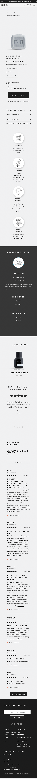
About (20, 732)
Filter (19, 462)
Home (8, 13)
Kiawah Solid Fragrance (13, 15)
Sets (6, 741)
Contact (7, 759)
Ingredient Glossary (22, 740)
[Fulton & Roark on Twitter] (12, 724)
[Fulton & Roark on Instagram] (18, 724)
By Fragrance (10, 732)
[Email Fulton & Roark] (21, 724)
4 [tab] (22, 427)
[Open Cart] (34, 5)
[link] (18, 62)
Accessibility (10, 767)
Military (8, 762)
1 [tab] (14, 427)
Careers (20, 734)
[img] (11, 472)
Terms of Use (23, 744)
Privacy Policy (24, 774)
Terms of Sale (23, 747)
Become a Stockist (12, 764)
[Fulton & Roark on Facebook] (15, 724)
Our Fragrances (15, 13)
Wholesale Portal (12, 770)
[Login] (25, 5)
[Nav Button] (2, 5)
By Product (9, 734)
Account (7, 754)
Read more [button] (16, 511)
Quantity (7, 71)
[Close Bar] (35, 1)
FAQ (5, 756)
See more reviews (18, 694)
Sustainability (24, 737)
